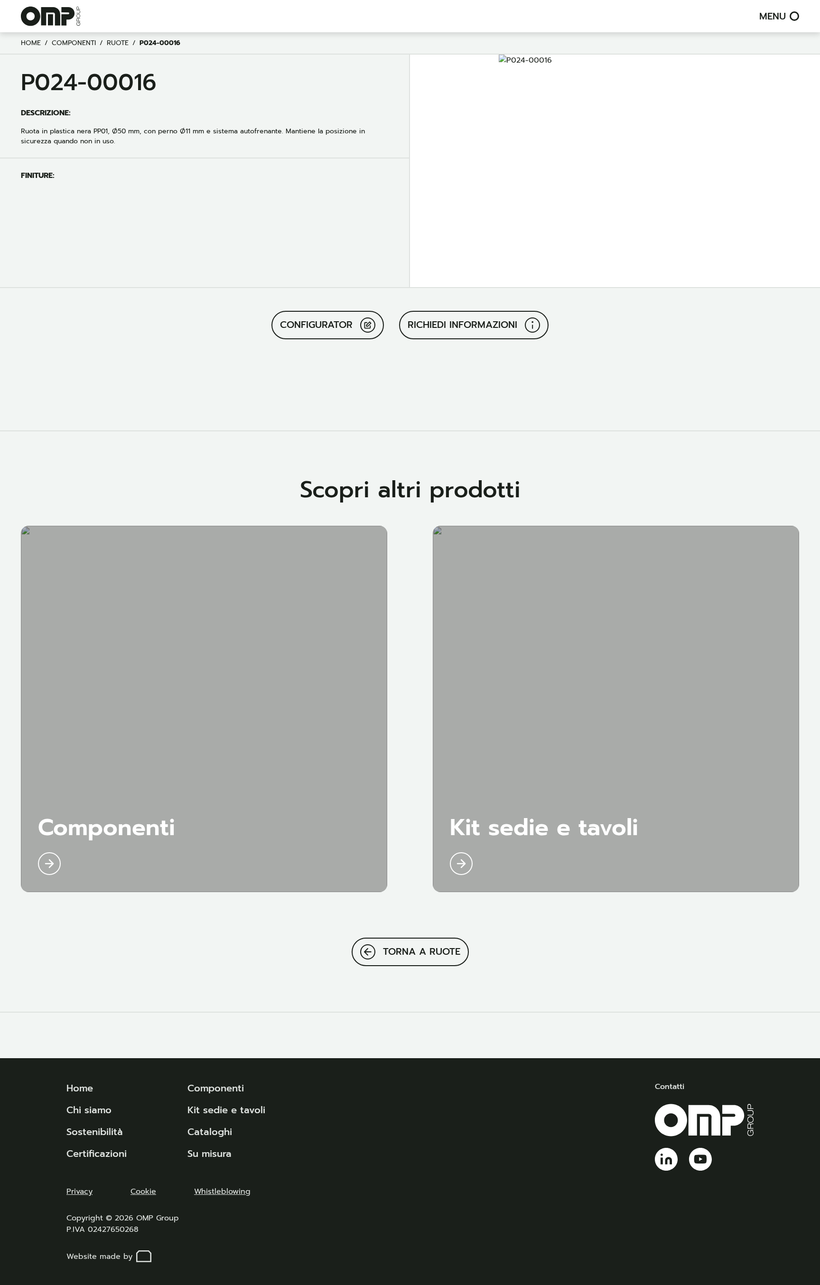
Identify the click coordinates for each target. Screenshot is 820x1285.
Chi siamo (89, 1110)
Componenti (74, 43)
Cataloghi (209, 1132)
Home (31, 43)
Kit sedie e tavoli (226, 1110)
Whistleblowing (222, 1191)
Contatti (669, 1086)
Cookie (143, 1191)
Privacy (79, 1191)
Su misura (209, 1153)
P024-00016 (160, 43)
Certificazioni (96, 1153)
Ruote (118, 43)
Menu (772, 16)
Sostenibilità (94, 1132)
